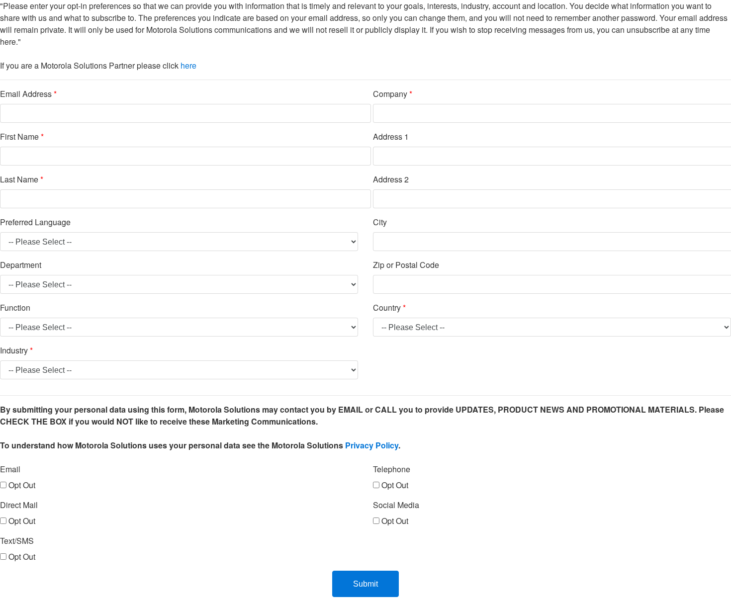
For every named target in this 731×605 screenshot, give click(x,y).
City (380, 222)
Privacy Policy (371, 445)
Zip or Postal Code (406, 264)
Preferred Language (35, 222)
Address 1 (391, 136)
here (188, 65)
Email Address (28, 93)
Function (15, 307)
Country (389, 307)
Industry (16, 350)
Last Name (21, 179)
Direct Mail (19, 505)
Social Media (396, 505)
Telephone (391, 469)
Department (20, 264)
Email (10, 469)
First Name (22, 136)
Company (392, 93)
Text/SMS (17, 540)
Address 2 (391, 179)
